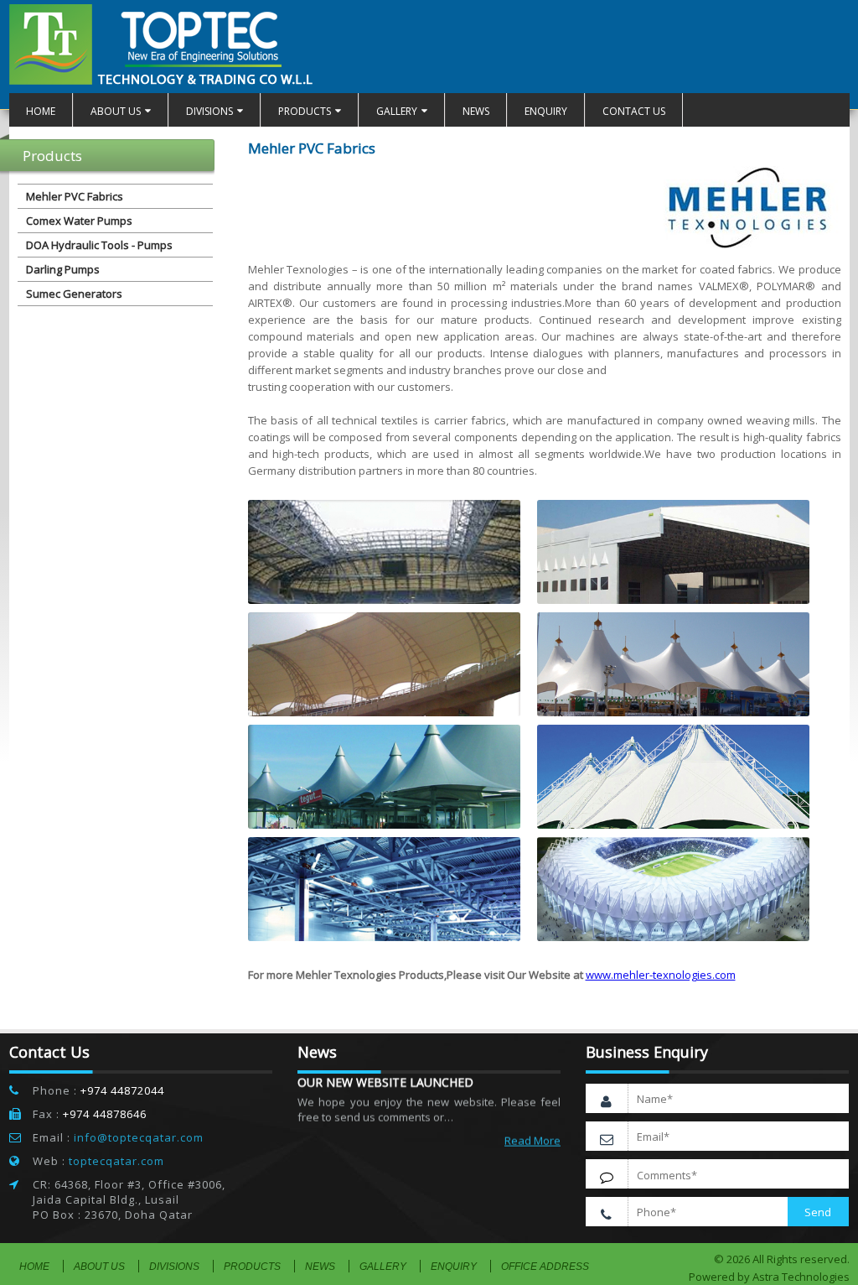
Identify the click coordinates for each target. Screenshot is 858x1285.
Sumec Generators (74, 293)
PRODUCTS (304, 111)
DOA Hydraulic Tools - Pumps (99, 244)
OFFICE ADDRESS (545, 1266)
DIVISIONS (209, 111)
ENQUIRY (546, 111)
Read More (532, 1130)
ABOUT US (99, 1266)
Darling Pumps (63, 269)
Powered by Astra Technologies (769, 1276)
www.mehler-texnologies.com (661, 974)
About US (115, 111)
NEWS (476, 111)
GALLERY (396, 111)
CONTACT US (633, 111)
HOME (40, 111)
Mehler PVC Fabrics (74, 196)
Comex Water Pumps (79, 220)
